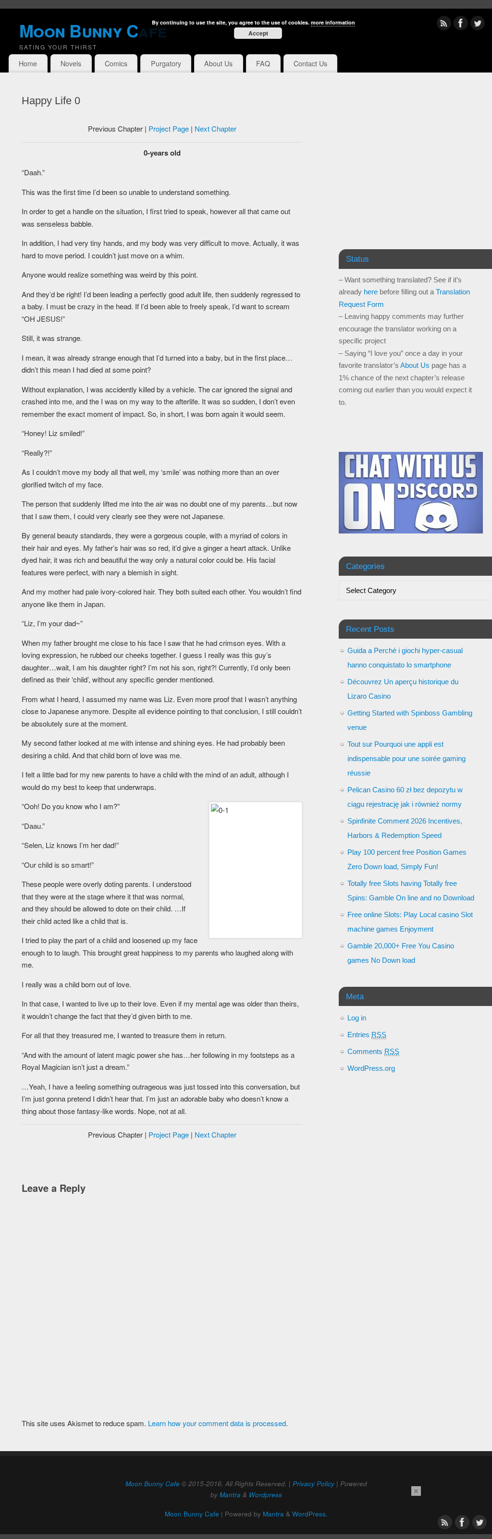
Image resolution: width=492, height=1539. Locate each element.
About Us (218, 63)
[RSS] (444, 25)
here (371, 292)
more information (333, 22)
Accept (258, 33)
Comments (373, 1051)
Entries (366, 1034)
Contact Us (310, 63)
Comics (116, 63)
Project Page (168, 128)
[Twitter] (477, 25)
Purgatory (166, 63)
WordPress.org (371, 1068)
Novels (71, 63)
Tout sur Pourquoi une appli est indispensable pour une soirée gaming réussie (406, 758)
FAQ (263, 63)
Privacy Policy (313, 1483)
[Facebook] (461, 25)
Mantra (230, 1494)
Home (28, 63)
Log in (356, 1018)
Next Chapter (215, 128)
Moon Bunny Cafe (152, 1483)
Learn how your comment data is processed (217, 1423)
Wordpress (265, 1494)
